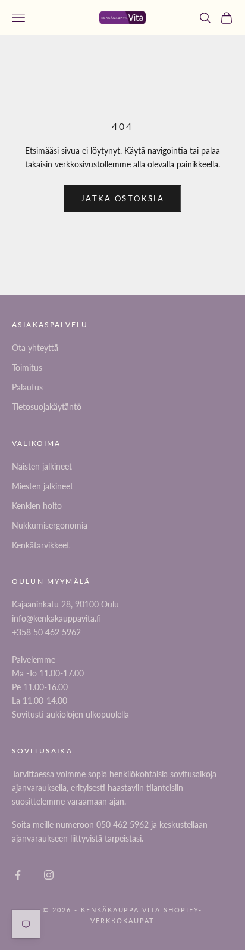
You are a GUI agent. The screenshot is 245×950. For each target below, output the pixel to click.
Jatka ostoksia (122, 198)
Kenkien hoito (37, 506)
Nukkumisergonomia (49, 525)
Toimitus (27, 367)
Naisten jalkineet (42, 466)
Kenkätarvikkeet (41, 545)
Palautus (27, 387)
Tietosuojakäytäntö (46, 407)
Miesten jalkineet (42, 486)
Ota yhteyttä (35, 348)
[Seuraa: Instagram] (49, 875)
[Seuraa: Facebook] (18, 875)
